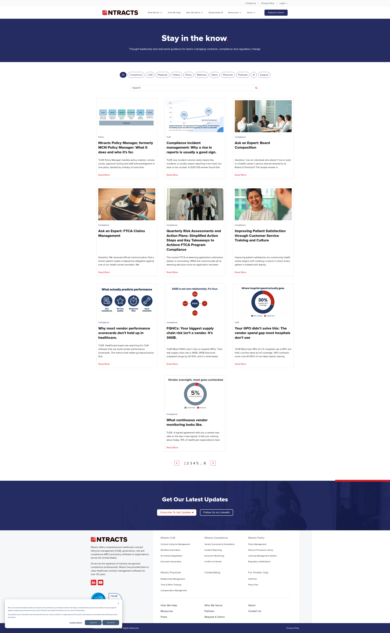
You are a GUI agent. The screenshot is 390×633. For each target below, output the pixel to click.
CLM (150, 74)
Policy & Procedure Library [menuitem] (260, 550)
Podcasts (243, 74)
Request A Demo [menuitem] (214, 617)
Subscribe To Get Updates (175, 512)
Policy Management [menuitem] (257, 544)
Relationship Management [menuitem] (173, 579)
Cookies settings (75, 622)
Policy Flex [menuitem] (253, 584)
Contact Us (251, 3)
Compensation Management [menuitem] (174, 590)
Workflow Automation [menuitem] (170, 550)
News (215, 74)
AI (254, 74)
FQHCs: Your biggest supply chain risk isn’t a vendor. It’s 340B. (190, 333)
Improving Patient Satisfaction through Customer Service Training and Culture (260, 235)
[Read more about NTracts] (93, 582)
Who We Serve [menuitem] (213, 605)
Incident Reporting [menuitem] (213, 550)
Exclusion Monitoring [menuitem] (214, 556)
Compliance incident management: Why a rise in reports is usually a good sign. (191, 147)
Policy (188, 74)
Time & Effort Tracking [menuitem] (171, 584)
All (123, 74)
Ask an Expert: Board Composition (252, 145)
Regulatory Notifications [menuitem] (259, 561)
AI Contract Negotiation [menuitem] (171, 556)
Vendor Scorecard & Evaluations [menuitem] (219, 544)
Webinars (202, 74)
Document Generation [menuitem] (171, 561)
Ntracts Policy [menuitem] (256, 537)
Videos (176, 74)
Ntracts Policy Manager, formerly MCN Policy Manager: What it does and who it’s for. (125, 147)
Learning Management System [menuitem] (262, 556)
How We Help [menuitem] (169, 605)
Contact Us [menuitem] (254, 611)
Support (264, 74)
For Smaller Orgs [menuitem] (258, 572)
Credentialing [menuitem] (212, 572)
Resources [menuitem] (167, 611)
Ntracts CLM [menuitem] (168, 537)
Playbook (162, 74)
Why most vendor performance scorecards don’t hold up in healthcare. (124, 333)
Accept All (93, 622)
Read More (104, 174)
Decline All (111, 622)
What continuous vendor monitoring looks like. (187, 422)
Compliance (136, 74)
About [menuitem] (251, 605)
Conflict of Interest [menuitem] (213, 561)
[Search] (256, 88)
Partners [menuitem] (209, 611)
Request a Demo (276, 12)
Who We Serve (193, 12)
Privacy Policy (267, 3)
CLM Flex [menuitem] (252, 579)
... (201, 463)
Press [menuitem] (164, 617)
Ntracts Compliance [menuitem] (216, 537)
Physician (228, 74)
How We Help (174, 12)
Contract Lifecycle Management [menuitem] (175, 544)
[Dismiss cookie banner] (118, 603)
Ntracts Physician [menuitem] (171, 572)
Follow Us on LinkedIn (216, 512)
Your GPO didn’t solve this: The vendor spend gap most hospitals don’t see (262, 333)
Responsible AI (216, 12)
